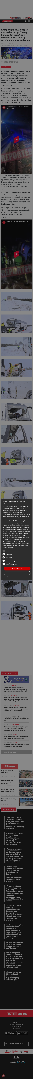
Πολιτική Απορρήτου (8, 547)
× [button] (29, 501)
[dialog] (16, 539)
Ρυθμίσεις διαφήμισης (19, 541)
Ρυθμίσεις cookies (22, 545)
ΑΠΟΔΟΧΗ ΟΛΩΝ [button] (17, 568)
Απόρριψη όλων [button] (17, 573)
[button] (16, 577)
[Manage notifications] (3, 1075)
